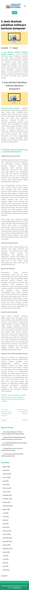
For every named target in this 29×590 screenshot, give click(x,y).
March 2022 (6, 527)
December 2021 (7, 538)
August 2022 (6, 509)
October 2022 (7, 502)
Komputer (17, 395)
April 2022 (6, 524)
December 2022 (7, 495)
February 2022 (7, 531)
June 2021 (6, 559)
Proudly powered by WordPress (11, 586)
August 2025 (6, 467)
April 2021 (6, 566)
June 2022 (6, 516)
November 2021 (7, 541)
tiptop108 (4, 576)
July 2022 (5, 513)
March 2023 (6, 484)
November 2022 (7, 499)
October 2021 (7, 545)
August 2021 (6, 552)
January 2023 (6, 492)
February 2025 (7, 474)
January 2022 (6, 534)
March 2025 (6, 470)
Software (23, 395)
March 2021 (6, 570)
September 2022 (8, 506)
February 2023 (7, 488)
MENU (14, 12)
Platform (25, 164)
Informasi (10, 395)
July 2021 (5, 556)
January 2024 (6, 477)
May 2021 (5, 563)
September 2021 (8, 548)
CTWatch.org (17, 588)
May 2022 (5, 520)
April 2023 (6, 481)
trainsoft (15, 48)
